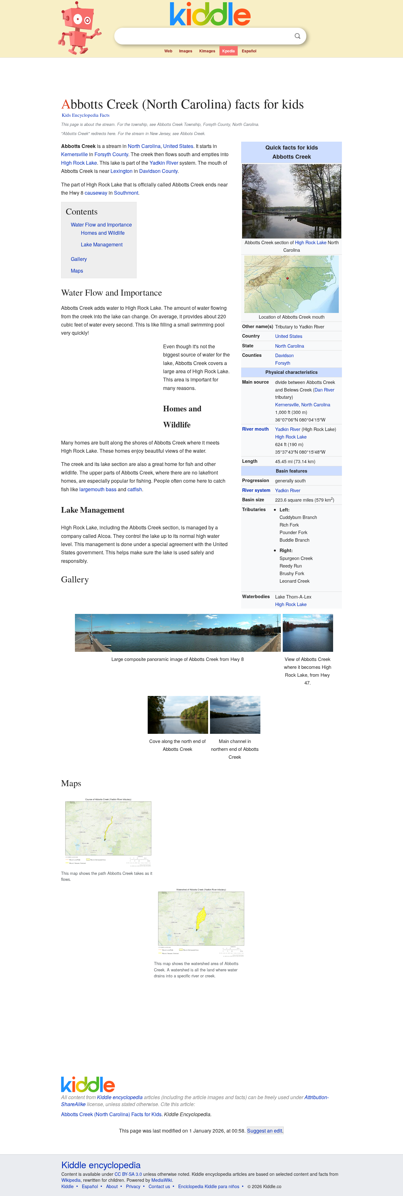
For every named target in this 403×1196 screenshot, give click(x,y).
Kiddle (67, 1186)
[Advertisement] (201, 75)
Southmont (126, 192)
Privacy (133, 1186)
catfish (135, 489)
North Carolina (289, 345)
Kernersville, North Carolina (302, 404)
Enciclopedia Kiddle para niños (208, 1186)
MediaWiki (161, 1180)
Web (168, 51)
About (112, 1186)
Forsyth (282, 362)
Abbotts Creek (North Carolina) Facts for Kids (111, 1114)
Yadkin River (287, 429)
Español (249, 51)
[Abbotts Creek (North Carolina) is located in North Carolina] (291, 283)
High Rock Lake (310, 242)
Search (297, 36)
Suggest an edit (264, 1130)
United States (288, 336)
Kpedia (228, 51)
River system (256, 490)
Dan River (324, 389)
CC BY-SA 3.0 (128, 1174)
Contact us (159, 1186)
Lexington (122, 170)
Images (185, 51)
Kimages (207, 51)
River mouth (255, 429)
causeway (96, 192)
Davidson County (158, 170)
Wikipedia (71, 1180)
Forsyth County (111, 154)
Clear (284, 36)
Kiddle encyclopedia (120, 1097)
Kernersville (74, 154)
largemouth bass (97, 489)
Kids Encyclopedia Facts (86, 115)
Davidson (284, 355)
